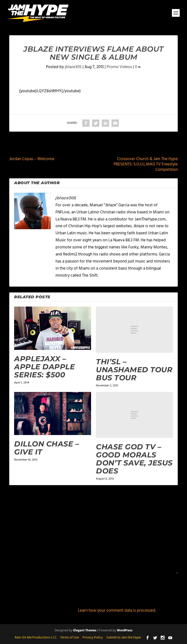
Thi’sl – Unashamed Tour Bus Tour (134, 369)
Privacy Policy (93, 637)
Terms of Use (69, 637)
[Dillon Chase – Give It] (52, 413)
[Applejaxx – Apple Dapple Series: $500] (52, 328)
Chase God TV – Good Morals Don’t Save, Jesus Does (134, 458)
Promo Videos (119, 67)
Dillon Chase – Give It (46, 447)
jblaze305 (73, 67)
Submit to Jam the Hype (123, 637)
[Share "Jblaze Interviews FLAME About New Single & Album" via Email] (115, 123)
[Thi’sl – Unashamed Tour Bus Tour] (134, 330)
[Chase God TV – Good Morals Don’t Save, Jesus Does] (134, 415)
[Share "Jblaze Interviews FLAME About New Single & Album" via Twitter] (96, 123)
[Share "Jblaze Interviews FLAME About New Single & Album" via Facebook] (86, 123)
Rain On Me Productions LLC (35, 637)
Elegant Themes (84, 630)
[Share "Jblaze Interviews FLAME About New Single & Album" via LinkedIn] (105, 123)
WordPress (124, 630)
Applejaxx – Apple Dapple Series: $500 (44, 366)
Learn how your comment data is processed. (117, 610)
